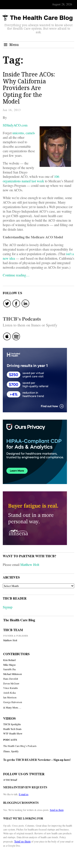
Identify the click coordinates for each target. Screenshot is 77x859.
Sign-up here (61, 760)
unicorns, (18, 133)
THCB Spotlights (12, 724)
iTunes (6, 751)
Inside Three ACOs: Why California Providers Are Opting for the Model (29, 87)
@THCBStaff (10, 779)
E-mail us (23, 794)
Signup (7, 607)
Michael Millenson (12, 674)
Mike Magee (9, 664)
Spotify (15, 751)
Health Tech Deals (12, 729)
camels (30, 133)
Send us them (57, 810)
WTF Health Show (12, 733)
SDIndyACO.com (15, 125)
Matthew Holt (29, 564)
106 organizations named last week (31, 178)
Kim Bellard (9, 660)
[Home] (37, 18)
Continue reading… (16, 275)
